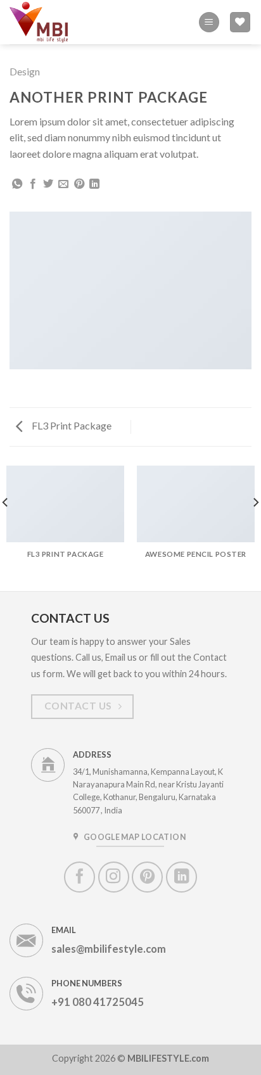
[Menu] (209, 22)
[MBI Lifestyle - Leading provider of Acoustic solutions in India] (42, 22)
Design (25, 71)
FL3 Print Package (70, 425)
